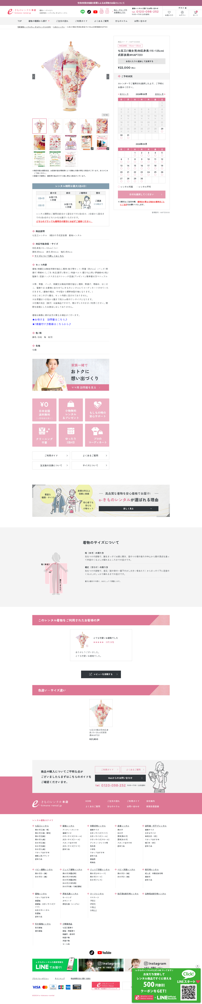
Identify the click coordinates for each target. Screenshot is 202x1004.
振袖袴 (92, 859)
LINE (82, 12)
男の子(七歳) (40, 839)
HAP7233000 (165, 212)
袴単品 (92, 862)
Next (107, 76)
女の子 (120, 833)
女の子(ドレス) (96, 879)
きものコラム (113, 806)
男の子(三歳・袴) (42, 829)
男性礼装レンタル (70, 893)
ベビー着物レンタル (44, 869)
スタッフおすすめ (42, 852)
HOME (88, 801)
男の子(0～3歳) (123, 873)
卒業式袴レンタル (98, 825)
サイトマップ (60, 978)
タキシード (67, 900)
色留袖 (37, 913)
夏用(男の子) (122, 836)
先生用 (92, 846)
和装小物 (66, 937)
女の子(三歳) (40, 842)
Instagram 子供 (107, 12)
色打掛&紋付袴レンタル (128, 893)
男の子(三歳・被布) (43, 833)
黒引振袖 (38, 931)
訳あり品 (38, 859)
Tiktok (89, 12)
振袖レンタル (68, 825)
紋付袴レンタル (152, 869)
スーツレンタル (97, 893)
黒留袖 (37, 900)
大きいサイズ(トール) (71, 839)
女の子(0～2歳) (41, 876)
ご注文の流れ (113, 801)
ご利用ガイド (133, 801)
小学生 (92, 849)
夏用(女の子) (122, 839)
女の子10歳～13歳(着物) (72, 886)
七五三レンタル (42, 825)
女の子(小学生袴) (69, 883)
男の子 (120, 829)
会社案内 (150, 801)
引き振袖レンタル (43, 923)
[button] (197, 966)
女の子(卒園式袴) (69, 879)
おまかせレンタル (42, 910)
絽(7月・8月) (150, 842)
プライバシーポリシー (40, 978)
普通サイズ (67, 833)
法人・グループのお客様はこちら (120, 11)
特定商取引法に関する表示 (81, 978)
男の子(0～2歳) (41, 873)
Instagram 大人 (101, 12)
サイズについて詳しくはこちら (49, 255)
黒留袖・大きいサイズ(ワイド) (45, 905)
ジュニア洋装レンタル (100, 869)
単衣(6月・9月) (151, 836)
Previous (33, 76)
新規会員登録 (152, 806)
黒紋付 (147, 876)
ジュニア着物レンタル (72, 869)
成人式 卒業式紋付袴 (154, 873)
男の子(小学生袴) (69, 876)
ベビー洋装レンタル (126, 869)
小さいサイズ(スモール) (72, 836)
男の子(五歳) (40, 836)
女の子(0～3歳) (123, 876)
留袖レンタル (41, 893)
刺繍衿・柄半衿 (69, 934)
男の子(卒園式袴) (69, 873)
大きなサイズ (150, 833)
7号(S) (92, 900)
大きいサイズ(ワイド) (71, 846)
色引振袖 (38, 927)
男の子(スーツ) (96, 876)
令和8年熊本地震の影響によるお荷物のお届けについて (101, 2)
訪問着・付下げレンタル (156, 825)
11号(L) (93, 907)
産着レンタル (123, 825)
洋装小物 (66, 940)
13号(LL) (93, 910)
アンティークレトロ (71, 829)
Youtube (95, 12)
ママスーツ (94, 897)
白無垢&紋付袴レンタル (155, 893)
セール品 (66, 944)
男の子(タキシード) (98, 873)
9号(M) (93, 904)
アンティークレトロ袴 (99, 842)
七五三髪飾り (68, 927)
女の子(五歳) (40, 846)
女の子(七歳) (40, 849)
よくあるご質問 (92, 806)
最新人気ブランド (42, 855)
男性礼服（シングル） (71, 904)
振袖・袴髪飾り (69, 931)
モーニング (67, 897)
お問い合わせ (133, 806)
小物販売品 (67, 923)
